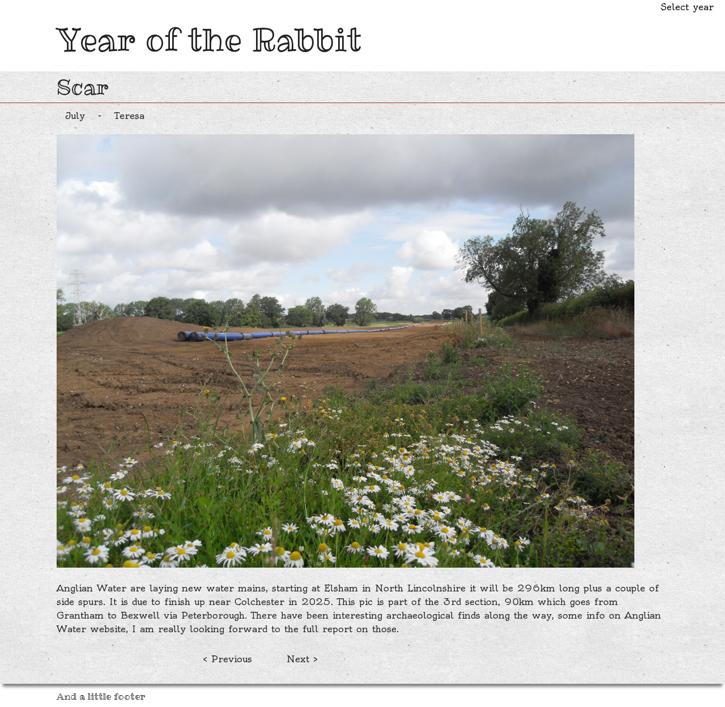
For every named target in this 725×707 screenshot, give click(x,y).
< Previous (227, 659)
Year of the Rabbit (209, 39)
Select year (687, 6)
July (75, 115)
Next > (302, 659)
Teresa (129, 115)
